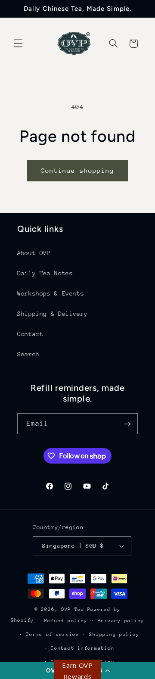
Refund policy (66, 620)
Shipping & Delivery (52, 313)
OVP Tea (72, 609)
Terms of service (52, 634)
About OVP (34, 252)
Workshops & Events (50, 293)
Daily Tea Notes (45, 273)
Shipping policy (114, 634)
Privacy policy (121, 620)
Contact (30, 333)
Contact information (82, 648)
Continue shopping (78, 170)
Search (28, 354)
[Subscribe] (127, 423)
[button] (18, 43)
